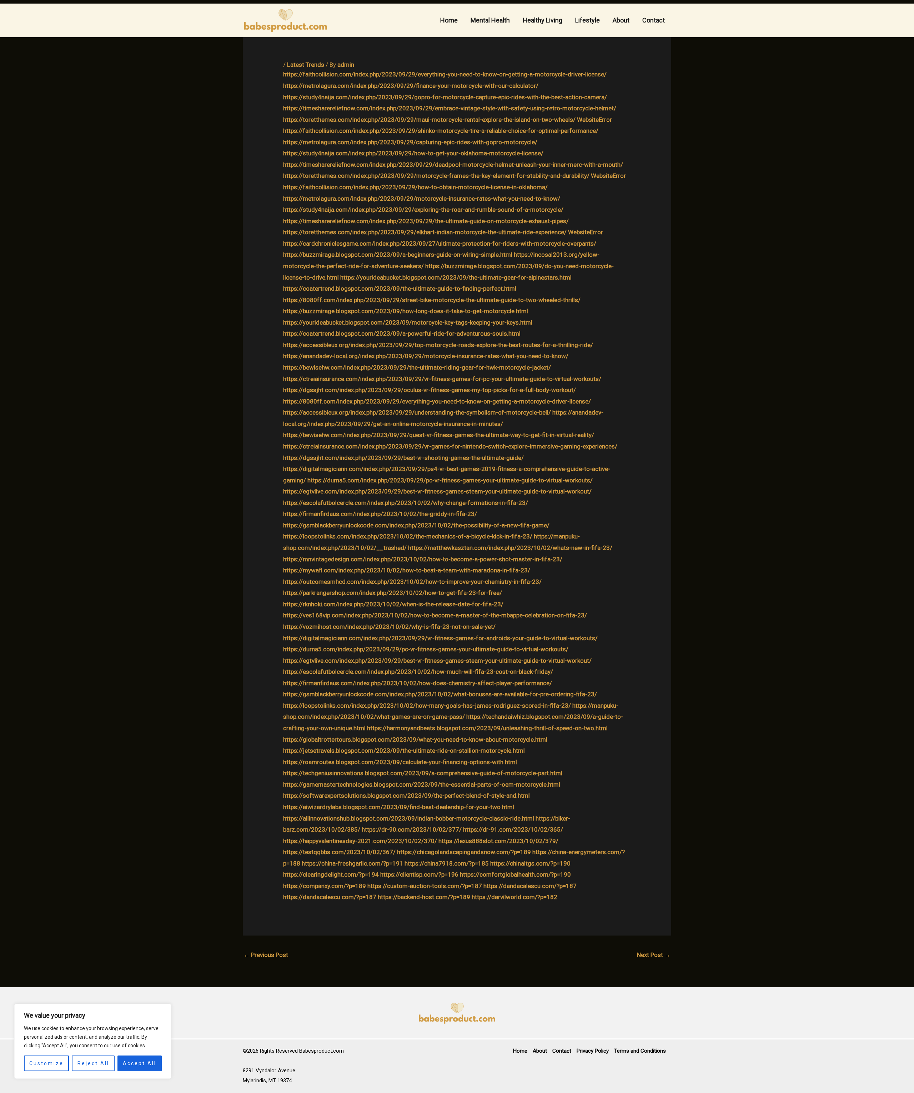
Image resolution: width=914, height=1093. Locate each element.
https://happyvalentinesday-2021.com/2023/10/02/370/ (360, 840)
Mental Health (490, 20)
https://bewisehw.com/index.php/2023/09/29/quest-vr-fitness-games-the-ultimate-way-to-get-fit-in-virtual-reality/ (438, 434)
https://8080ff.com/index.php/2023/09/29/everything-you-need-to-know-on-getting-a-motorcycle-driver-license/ (437, 401)
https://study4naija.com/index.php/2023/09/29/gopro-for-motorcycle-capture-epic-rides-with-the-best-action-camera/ (445, 97)
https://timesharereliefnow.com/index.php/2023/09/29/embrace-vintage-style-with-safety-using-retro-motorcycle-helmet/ (449, 108)
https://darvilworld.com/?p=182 (514, 897)
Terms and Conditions (640, 1051)
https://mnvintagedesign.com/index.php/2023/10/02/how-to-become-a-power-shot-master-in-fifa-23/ (422, 559)
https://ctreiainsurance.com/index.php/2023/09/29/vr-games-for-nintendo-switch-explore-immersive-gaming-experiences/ (450, 446)
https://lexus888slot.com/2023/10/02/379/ (498, 840)
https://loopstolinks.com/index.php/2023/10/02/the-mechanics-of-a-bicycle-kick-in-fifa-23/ (407, 536)
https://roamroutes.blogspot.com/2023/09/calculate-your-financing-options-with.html (400, 762)
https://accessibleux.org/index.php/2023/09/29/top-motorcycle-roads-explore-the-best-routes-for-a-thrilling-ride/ (438, 345)
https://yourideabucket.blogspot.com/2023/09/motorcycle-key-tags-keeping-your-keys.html (407, 322)
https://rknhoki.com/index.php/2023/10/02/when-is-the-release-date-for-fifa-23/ (393, 604)
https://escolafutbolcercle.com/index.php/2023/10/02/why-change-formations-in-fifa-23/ (405, 502)
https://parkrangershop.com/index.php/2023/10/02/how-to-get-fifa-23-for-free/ (392, 592)
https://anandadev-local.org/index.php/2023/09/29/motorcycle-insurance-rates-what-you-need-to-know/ (425, 356)
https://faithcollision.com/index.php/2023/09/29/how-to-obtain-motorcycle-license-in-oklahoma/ (415, 187)
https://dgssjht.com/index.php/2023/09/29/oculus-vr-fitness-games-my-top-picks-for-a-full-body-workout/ (429, 389)
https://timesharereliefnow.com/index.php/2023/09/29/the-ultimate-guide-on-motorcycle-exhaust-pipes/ (426, 221)
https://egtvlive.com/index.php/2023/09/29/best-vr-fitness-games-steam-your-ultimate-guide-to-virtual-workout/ (437, 491)
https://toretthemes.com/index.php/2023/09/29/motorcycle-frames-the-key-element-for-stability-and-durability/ (436, 175)
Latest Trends (305, 64)
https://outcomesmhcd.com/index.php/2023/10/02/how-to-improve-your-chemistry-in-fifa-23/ (412, 581)
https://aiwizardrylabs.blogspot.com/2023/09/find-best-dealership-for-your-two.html (398, 807)
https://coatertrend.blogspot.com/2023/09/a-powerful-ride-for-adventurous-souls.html (402, 333)
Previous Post (265, 954)
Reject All (93, 1063)
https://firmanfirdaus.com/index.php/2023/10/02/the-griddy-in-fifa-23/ (380, 513)
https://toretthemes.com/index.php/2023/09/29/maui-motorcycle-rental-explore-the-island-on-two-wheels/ (429, 119)
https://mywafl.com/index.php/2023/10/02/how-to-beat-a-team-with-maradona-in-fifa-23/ (406, 570)
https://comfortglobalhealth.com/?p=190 (515, 874)
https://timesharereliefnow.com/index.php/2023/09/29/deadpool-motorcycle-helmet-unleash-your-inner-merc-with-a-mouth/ (453, 164)
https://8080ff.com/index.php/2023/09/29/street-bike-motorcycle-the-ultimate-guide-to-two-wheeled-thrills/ (432, 300)
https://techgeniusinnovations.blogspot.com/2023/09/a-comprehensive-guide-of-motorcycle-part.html (422, 773)
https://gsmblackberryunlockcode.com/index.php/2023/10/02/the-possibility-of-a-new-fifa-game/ (416, 525)
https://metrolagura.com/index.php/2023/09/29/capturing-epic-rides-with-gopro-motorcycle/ (410, 142)
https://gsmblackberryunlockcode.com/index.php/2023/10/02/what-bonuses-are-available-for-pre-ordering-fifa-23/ (440, 694)
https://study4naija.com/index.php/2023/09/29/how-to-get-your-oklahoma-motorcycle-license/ (413, 153)
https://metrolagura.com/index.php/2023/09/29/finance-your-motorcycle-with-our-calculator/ (410, 85)
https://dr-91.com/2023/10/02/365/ (513, 829)
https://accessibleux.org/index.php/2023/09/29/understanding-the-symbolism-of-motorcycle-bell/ (417, 412)
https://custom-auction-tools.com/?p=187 (424, 885)
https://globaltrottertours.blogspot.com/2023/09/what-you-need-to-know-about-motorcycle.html (415, 739)
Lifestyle (587, 20)
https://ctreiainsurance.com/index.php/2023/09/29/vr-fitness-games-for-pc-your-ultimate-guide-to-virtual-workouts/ (442, 378)
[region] (92, 1041)
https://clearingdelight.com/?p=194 (331, 874)
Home (449, 20)
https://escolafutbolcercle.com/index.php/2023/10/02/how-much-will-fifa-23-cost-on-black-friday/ (418, 671)
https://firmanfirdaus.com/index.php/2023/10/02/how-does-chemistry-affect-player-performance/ (417, 683)
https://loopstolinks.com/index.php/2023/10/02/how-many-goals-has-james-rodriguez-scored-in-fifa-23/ (427, 705)
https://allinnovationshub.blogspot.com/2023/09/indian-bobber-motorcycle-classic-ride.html (408, 818)
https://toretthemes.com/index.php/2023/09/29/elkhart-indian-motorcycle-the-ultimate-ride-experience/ (425, 232)
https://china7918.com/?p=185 (447, 863)
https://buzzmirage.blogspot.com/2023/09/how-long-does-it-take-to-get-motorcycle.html (405, 311)
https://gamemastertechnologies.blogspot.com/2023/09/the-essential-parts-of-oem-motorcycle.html (421, 784)
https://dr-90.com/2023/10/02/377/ (412, 829)
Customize (46, 1063)
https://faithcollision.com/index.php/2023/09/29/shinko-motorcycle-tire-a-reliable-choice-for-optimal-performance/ (440, 130)
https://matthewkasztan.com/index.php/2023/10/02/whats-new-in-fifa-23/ (510, 547)
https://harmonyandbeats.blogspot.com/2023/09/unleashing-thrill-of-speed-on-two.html (487, 728)
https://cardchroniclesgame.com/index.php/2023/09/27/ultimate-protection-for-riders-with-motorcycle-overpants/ (439, 243)
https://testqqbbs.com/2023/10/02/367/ (339, 852)
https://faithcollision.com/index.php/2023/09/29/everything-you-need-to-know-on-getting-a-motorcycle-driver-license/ (445, 74)
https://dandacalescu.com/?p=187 (530, 885)
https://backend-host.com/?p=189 (424, 897)
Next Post (654, 954)
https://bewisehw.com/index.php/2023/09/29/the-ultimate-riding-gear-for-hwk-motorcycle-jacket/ (417, 367)
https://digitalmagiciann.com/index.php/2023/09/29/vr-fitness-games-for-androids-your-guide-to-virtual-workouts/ (440, 638)
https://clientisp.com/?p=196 (419, 874)
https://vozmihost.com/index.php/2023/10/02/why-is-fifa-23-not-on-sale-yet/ (389, 626)
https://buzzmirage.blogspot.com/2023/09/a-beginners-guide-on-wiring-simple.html (397, 254)
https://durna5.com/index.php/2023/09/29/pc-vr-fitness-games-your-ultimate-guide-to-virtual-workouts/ (450, 480)
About (621, 20)
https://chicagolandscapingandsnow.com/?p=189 (464, 852)
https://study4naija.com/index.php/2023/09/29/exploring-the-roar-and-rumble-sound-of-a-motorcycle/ (423, 209)
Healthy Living (542, 20)
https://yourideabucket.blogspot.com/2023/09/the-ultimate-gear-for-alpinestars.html (456, 277)
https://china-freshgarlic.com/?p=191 (352, 863)
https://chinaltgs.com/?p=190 (530, 863)
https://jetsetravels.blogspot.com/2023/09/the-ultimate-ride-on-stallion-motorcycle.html (404, 750)
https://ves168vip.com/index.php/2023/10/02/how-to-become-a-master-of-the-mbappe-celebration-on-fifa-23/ (435, 615)
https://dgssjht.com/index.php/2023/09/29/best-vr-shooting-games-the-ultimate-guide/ (403, 457)
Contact (653, 20)
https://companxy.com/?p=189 (324, 885)
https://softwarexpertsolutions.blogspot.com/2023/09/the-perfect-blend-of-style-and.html (406, 795)
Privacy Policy (593, 1051)
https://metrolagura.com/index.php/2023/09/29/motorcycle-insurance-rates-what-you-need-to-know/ (421, 198)
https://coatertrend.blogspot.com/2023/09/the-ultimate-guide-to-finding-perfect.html (399, 288)
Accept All (139, 1063)
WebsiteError (594, 119)
